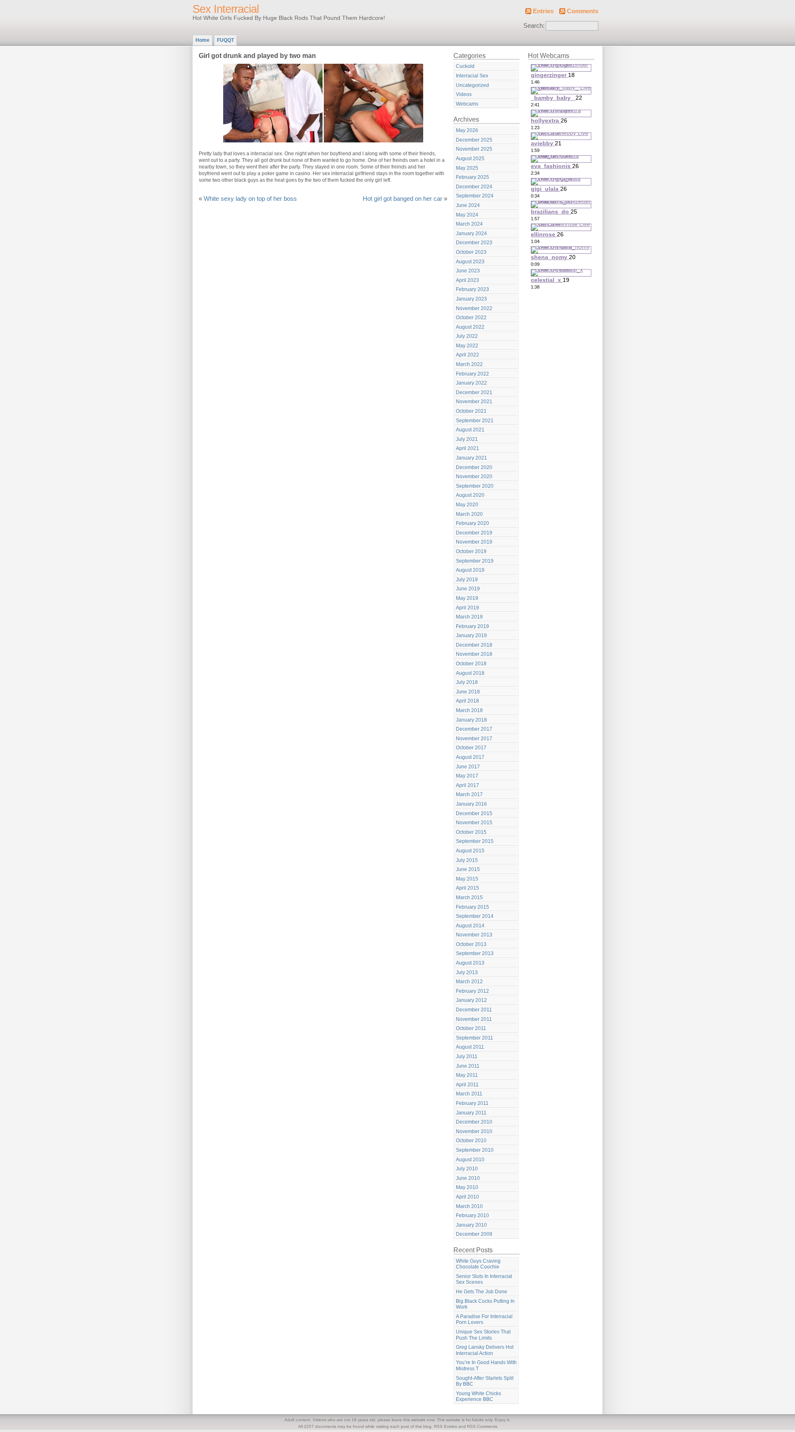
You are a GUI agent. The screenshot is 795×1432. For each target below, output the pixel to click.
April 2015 (467, 888)
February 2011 (472, 1103)
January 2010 (471, 1225)
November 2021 (474, 401)
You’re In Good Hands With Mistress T (486, 1366)
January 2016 (471, 804)
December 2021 (474, 392)
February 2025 (472, 177)
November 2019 (474, 542)
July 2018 (467, 682)
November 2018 (474, 654)
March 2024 (469, 224)
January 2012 (471, 1000)
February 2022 (472, 374)
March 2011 (469, 1094)
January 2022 (471, 383)
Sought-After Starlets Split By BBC (484, 1381)
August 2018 (470, 673)
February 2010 (472, 1215)
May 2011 (467, 1075)
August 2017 (470, 757)
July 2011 (466, 1056)
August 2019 (470, 570)
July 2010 (467, 1169)
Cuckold (465, 66)
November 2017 (474, 738)
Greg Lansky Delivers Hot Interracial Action (484, 1350)
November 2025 (474, 149)
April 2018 (467, 701)
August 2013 (470, 963)
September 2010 (475, 1150)
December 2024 (474, 187)
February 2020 (472, 523)
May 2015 (467, 879)
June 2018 (468, 692)
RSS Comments (482, 1426)
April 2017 (467, 785)
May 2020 (467, 505)
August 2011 (470, 1047)
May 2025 (467, 168)
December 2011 (474, 1010)
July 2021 (467, 439)
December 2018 (474, 645)
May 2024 (467, 215)
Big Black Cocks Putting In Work (485, 1304)
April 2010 (467, 1197)
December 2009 (474, 1234)
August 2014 (470, 926)
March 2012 (469, 981)
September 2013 (475, 953)
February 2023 (472, 289)
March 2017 (469, 794)
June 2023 (468, 271)
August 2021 (470, 430)
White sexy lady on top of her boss (250, 198)
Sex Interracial (226, 9)
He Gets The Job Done (481, 1292)
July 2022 (467, 336)
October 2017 (471, 748)
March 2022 (469, 364)
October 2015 (471, 832)
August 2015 (470, 851)
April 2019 (467, 608)
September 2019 (475, 561)
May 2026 (467, 130)
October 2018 (471, 664)
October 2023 (471, 252)
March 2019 (469, 617)
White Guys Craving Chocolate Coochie (478, 1264)
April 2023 (467, 280)
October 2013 (471, 944)
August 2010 (470, 1159)
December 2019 (474, 533)
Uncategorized (472, 85)
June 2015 (468, 869)
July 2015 (467, 860)
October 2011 (471, 1028)
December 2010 (474, 1122)
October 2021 (471, 411)
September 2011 (474, 1038)
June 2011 (467, 1066)
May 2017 (467, 776)
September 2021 (475, 421)
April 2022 (467, 355)
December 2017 (474, 729)
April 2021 (467, 448)
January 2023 (471, 299)
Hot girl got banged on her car (402, 198)
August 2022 (470, 327)
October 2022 (471, 317)
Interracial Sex (472, 76)
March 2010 (469, 1206)
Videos (464, 94)
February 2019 (472, 626)
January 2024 (471, 233)
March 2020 (469, 514)
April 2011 (467, 1085)
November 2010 (474, 1131)
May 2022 (467, 346)
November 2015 (474, 823)
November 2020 (474, 476)
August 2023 (470, 262)
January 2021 (471, 458)
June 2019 (468, 589)
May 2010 (467, 1187)
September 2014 (475, 916)
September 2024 (475, 196)
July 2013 (467, 972)
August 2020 (470, 495)
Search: (533, 25)
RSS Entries (445, 1426)
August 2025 (470, 158)
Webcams (467, 104)
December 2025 (474, 140)
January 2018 (471, 720)
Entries (543, 11)
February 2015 (472, 907)
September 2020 (475, 486)
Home (202, 40)
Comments (582, 11)
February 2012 (472, 991)
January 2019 (471, 635)
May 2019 (467, 598)
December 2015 (474, 813)
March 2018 (469, 710)
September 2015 (475, 841)
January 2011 (471, 1113)
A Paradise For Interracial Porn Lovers (484, 1320)
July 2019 (467, 579)
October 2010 (471, 1140)
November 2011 (474, 1019)
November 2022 (474, 308)
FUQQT (225, 40)
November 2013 (474, 935)
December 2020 (474, 467)
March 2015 (469, 897)
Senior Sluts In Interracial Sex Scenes (484, 1279)
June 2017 (468, 767)
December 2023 (474, 242)
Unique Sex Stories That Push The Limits (483, 1335)
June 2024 (468, 205)
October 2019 (471, 551)
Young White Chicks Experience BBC (478, 1397)
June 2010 (468, 1178)
